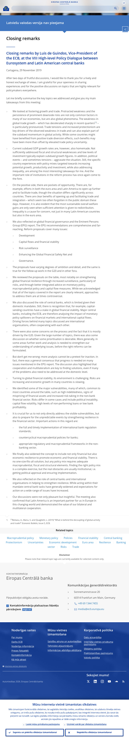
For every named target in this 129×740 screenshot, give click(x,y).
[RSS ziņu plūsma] (123, 681)
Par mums (16, 637)
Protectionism (14, 542)
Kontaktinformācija (21, 655)
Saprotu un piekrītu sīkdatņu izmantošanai (35, 733)
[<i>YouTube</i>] (109, 681)
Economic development (63, 542)
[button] (124, 3)
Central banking (113, 538)
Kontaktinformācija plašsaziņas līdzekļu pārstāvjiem (32, 608)
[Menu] (124, 8)
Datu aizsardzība (92, 637)
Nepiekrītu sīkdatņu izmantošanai (94, 733)
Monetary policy (48, 538)
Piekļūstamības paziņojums (98, 653)
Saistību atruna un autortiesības (65, 642)
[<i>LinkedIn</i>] (95, 681)
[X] (88, 681)
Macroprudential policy (20, 538)
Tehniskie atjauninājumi (60, 646)
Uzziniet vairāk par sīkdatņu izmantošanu (86, 724)
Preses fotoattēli (20, 651)
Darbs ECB (17, 642)
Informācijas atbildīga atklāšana (64, 650)
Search (115, 8)
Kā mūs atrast (18, 660)
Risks (64, 547)
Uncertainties (35, 542)
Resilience (105, 542)
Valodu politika (92, 658)
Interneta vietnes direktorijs (16, 666)
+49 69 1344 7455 (88, 603)
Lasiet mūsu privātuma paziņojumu (43, 724)
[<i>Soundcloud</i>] (116, 681)
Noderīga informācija (22, 646)
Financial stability (88, 538)
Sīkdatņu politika (93, 649)
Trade (75, 547)
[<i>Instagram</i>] (102, 681)
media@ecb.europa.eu (91, 609)
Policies (68, 538)
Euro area (87, 542)
